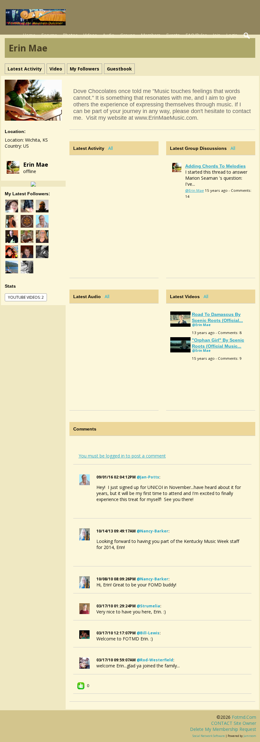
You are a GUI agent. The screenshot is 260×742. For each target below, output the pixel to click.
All (110, 148)
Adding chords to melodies (215, 166)
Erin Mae (35, 164)
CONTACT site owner (233, 723)
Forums (49, 35)
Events (173, 35)
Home (29, 35)
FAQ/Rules (196, 35)
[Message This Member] (33, 184)
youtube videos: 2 (26, 297)
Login (231, 35)
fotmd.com (244, 717)
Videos (90, 35)
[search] (247, 36)
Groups (127, 35)
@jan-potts (148, 477)
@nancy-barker (152, 531)
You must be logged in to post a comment (122, 456)
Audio (108, 35)
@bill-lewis (148, 633)
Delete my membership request (223, 729)
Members (150, 35)
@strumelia (148, 606)
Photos (70, 35)
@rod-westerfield (155, 660)
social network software (208, 736)
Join (216, 35)
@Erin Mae (194, 190)
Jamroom (250, 736)
